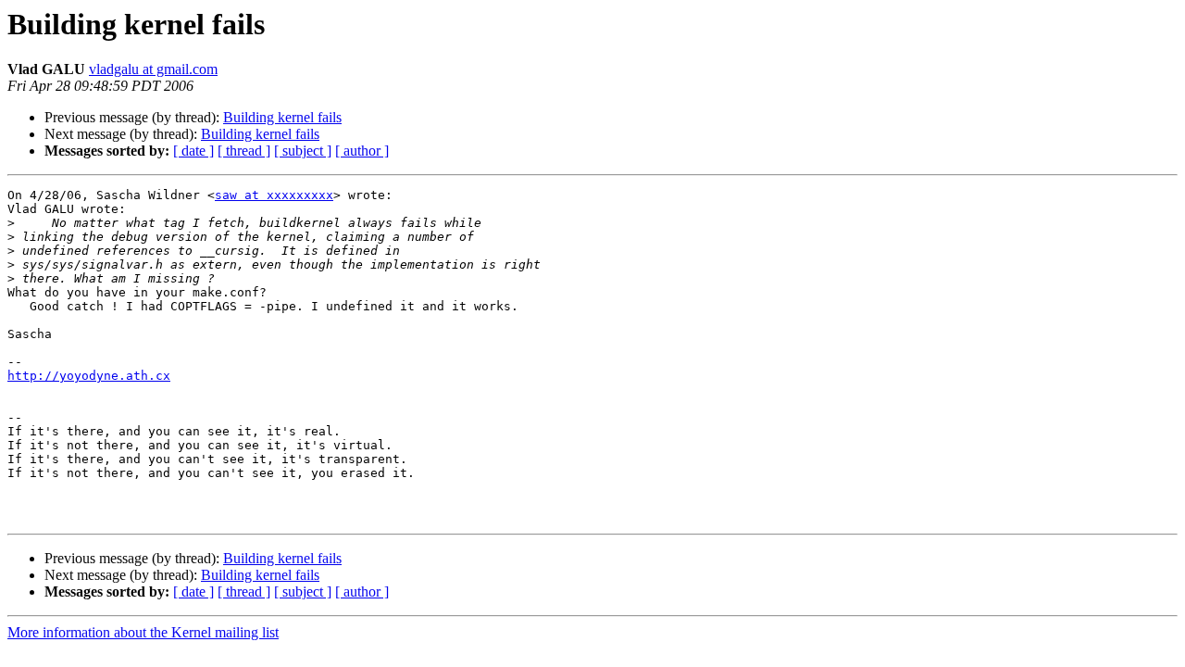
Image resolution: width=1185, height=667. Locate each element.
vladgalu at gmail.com (153, 69)
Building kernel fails (282, 117)
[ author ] (362, 150)
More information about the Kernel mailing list (143, 632)
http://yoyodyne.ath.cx (88, 376)
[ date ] (193, 150)
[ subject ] (302, 150)
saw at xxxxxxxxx (274, 195)
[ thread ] (244, 150)
